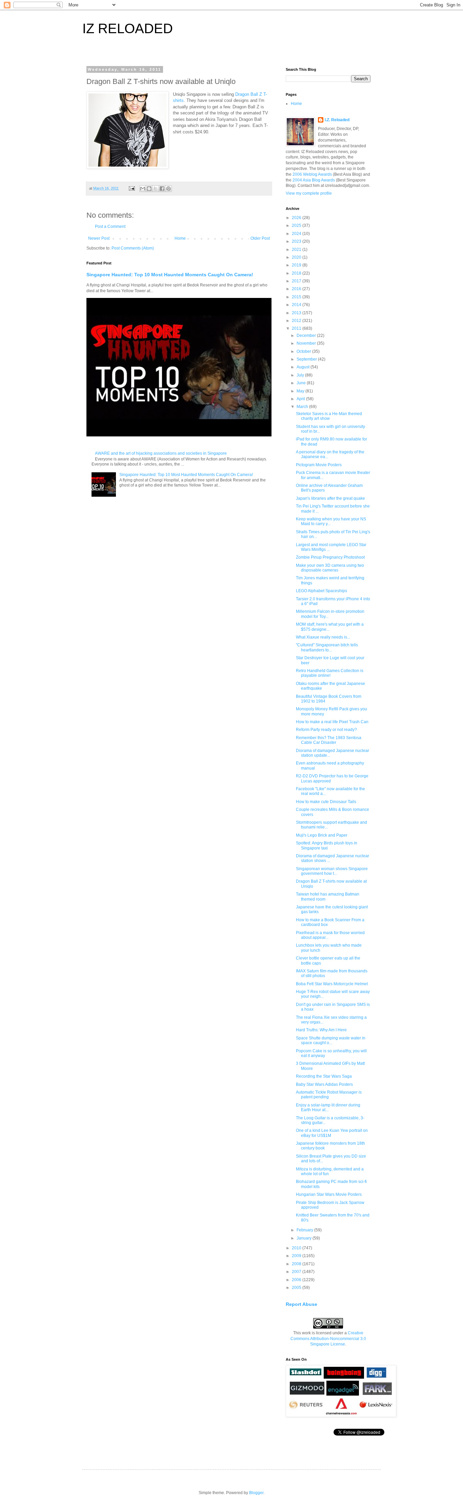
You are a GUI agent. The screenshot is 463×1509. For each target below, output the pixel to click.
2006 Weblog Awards (312, 174)
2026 (297, 217)
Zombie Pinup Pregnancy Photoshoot (330, 557)
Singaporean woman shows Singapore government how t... (332, 871)
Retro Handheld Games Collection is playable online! (329, 673)
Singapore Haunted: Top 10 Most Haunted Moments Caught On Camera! (169, 274)
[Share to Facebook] (162, 188)
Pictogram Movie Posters (319, 464)
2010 (297, 1248)
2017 (297, 281)
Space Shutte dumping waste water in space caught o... (330, 1040)
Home (180, 238)
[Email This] (142, 188)
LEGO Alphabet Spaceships (321, 590)
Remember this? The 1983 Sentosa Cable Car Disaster (328, 740)
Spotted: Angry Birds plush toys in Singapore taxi (326, 845)
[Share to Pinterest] (168, 188)
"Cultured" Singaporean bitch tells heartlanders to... (327, 647)
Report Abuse (301, 1304)
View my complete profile (309, 193)
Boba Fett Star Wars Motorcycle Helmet (332, 984)
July (301, 375)
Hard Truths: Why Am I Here (321, 1030)
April (301, 398)
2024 (297, 233)
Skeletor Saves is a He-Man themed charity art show (329, 416)
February (305, 1230)
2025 (297, 225)
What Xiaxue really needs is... (323, 637)
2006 (297, 1279)
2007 (297, 1271)
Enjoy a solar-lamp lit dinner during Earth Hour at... (328, 1107)
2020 (297, 257)
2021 (297, 249)
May (301, 391)
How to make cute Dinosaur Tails (326, 801)
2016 (297, 288)
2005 (297, 1287)
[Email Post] (131, 188)
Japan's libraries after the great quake (330, 498)
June (302, 383)
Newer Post (98, 238)
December (307, 335)
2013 (297, 312)
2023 (297, 241)
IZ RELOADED (127, 28)
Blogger (256, 1492)
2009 (297, 1255)
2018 (297, 273)
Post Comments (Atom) (133, 248)
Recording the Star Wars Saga (324, 1076)
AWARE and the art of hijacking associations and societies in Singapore (161, 453)
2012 (297, 320)
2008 (297, 1264)
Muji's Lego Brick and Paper (321, 835)
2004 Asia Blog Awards (314, 180)
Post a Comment (110, 226)
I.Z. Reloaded (337, 119)
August (303, 367)
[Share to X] (155, 188)
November (307, 343)
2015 (297, 297)
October (304, 351)
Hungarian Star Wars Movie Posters (329, 1194)
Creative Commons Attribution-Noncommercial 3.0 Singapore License (328, 1339)
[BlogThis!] (149, 188)
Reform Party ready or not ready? (326, 729)
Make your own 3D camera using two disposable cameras (330, 568)
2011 (297, 328)
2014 (297, 304)
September (307, 359)
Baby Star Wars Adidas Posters (324, 1084)
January (305, 1238)
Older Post (260, 238)
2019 (297, 265)
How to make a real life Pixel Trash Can (332, 721)
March (303, 406)
